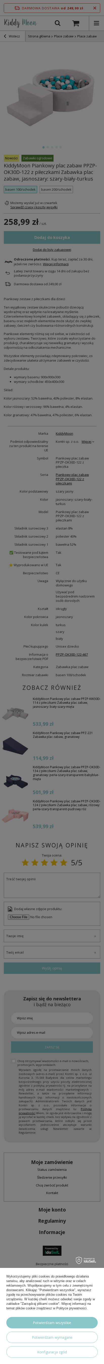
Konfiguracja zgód (52, 1352)
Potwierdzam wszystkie (52, 1322)
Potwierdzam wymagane (52, 1337)
